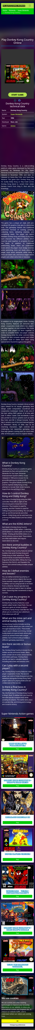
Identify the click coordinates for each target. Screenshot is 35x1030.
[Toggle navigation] (29, 6)
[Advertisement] (17, 25)
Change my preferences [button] (17, 1025)
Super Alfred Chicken (17, 854)
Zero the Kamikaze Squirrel (17, 966)
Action (13, 126)
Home (5, 10)
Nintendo (12, 10)
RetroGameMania (14, 6)
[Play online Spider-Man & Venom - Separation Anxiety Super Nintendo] (17, 877)
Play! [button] (17, 749)
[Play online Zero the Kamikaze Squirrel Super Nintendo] (17, 950)
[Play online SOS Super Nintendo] (17, 987)
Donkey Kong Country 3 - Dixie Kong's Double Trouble (17, 930)
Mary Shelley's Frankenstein (17, 744)
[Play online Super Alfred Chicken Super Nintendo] (17, 840)
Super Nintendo (23, 10)
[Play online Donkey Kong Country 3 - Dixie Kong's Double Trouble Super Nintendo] (17, 913)
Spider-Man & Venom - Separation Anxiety (17, 892)
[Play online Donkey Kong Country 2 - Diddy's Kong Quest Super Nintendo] (17, 766)
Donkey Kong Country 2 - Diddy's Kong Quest (17, 781)
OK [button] (17, 1021)
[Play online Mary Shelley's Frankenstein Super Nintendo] (17, 729)
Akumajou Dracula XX (17, 817)
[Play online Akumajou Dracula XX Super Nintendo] (17, 803)
